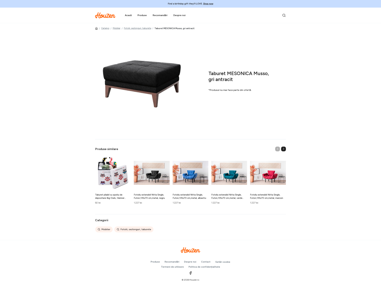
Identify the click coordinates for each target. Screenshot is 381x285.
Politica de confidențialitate (204, 266)
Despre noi (179, 15)
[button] (283, 149)
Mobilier (116, 28)
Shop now (208, 3)
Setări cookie (222, 261)
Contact (205, 261)
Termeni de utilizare (172, 266)
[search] (284, 15)
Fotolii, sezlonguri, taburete (137, 28)
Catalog (105, 28)
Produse (142, 15)
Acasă (128, 15)
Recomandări (160, 15)
